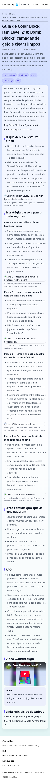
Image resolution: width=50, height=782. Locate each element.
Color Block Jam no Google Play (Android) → (25, 722)
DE (22, 765)
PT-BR (12, 765)
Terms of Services (25, 772)
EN (3, 765)
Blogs (11, 14)
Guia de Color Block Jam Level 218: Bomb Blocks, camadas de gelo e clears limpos (25, 18)
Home (35, 4)
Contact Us (40, 772)
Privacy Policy (8, 772)
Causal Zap (8, 4)
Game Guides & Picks (18, 755)
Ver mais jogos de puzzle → (18, 129)
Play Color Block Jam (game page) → (22, 125)
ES (8, 765)
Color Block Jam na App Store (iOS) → (22, 716)
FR (18, 765)
